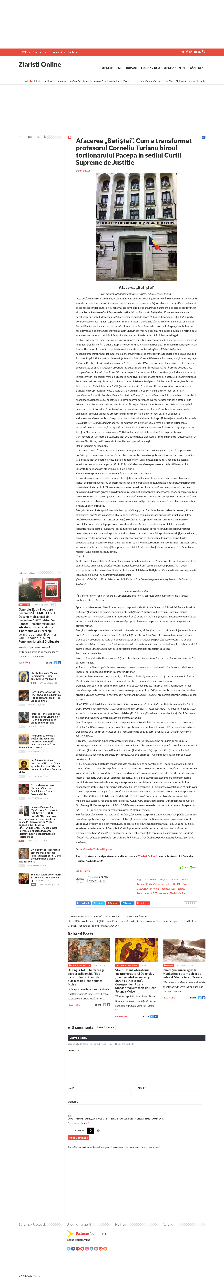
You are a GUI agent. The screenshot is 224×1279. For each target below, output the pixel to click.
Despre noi (55, 51)
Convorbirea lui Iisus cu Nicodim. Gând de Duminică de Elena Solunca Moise (44, 790)
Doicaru (186, 883)
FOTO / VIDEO (150, 68)
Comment (74, 1050)
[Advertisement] (112, 23)
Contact (38, 51)
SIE (152, 893)
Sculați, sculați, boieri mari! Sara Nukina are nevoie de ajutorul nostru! (170, 80)
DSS (139, 888)
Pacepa (180, 888)
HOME (23, 51)
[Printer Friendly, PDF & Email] (188, 867)
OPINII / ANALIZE (175, 68)
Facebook (84, 903)
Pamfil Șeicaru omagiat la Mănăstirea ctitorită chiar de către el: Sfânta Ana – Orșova (182, 973)
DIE (179, 883)
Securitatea (143, 893)
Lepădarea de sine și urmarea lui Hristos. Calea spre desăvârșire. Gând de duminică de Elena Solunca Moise (62, 80)
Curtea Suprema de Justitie (161, 883)
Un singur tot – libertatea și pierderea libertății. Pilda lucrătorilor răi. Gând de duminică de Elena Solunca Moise (86, 977)
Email (142, 1088)
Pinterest (144, 903)
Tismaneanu (162, 893)
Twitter (99, 903)
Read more (74, 1005)
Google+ (114, 903)
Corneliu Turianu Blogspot (98, 849)
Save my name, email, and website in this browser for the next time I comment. (116, 1119)
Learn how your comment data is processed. (135, 1147)
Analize (25, 605)
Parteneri (73, 51)
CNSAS (174, 879)
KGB (172, 888)
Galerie (169, 965)
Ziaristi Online (40, 64)
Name (71, 1088)
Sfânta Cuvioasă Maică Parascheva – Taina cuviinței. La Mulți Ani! (44, 675)
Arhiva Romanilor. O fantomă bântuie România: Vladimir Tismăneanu (108, 916)
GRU (145, 888)
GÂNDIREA (197, 68)
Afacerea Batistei (153, 879)
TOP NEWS (107, 68)
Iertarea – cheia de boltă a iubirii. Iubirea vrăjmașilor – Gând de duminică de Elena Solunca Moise (46, 718)
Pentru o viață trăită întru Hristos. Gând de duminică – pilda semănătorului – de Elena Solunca (46, 696)
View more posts (97, 880)
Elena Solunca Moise (80, 965)
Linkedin (129, 903)
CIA (166, 879)
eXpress (103, 876)
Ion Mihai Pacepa (158, 888)
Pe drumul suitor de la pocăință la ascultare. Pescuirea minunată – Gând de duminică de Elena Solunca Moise (37, 741)
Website (73, 1102)
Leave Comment (105, 1027)
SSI (120, 68)
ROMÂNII (131, 68)
